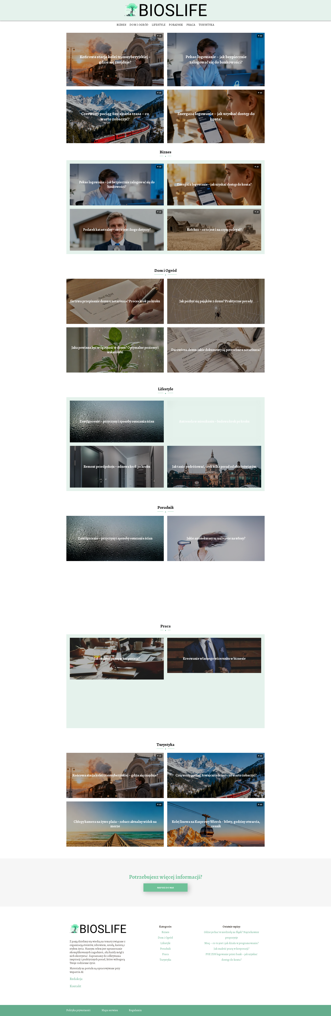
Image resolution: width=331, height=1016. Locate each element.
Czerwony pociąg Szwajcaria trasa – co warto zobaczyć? (115, 116)
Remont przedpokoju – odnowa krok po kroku (117, 466)
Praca (191, 25)
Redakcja (76, 979)
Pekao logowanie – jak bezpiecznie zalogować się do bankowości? (216, 59)
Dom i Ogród (139, 25)
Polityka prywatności (78, 1010)
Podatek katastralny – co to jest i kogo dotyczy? (117, 229)
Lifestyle (159, 25)
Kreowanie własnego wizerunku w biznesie (214, 658)
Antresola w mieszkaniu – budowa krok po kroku (214, 421)
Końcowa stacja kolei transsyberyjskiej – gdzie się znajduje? (115, 59)
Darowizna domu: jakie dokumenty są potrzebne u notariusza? (216, 350)
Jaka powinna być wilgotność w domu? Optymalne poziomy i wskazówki (115, 349)
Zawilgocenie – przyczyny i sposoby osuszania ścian (117, 421)
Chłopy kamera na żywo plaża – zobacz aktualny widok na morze (115, 824)
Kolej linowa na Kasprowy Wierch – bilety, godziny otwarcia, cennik (216, 824)
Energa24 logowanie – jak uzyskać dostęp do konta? (216, 116)
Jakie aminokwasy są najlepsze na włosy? (216, 538)
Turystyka (206, 25)
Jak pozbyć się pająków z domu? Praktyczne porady (216, 301)
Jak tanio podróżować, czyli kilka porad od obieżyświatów (214, 466)
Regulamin (135, 1010)
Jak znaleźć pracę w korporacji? (117, 658)
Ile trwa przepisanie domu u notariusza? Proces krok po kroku (115, 301)
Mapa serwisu (110, 1010)
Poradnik (176, 25)
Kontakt (75, 986)
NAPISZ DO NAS (165, 887)
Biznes (121, 25)
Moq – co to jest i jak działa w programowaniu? (231, 943)
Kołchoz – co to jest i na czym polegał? (214, 229)
